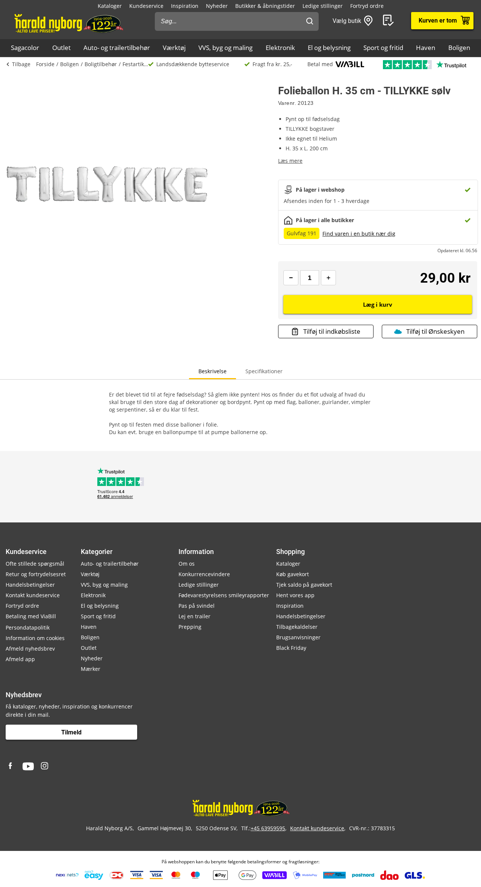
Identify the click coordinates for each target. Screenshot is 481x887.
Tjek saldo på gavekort (304, 584)
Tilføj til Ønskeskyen (435, 331)
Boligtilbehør (101, 64)
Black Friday (291, 647)
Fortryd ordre (367, 5)
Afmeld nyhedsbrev (30, 648)
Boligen (459, 47)
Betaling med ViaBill (31, 616)
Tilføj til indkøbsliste (331, 331)
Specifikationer (264, 371)
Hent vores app (295, 595)
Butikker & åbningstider (265, 5)
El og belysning (329, 47)
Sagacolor (25, 47)
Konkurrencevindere (204, 574)
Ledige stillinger (323, 5)
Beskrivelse (212, 371)
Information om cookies (35, 638)
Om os (186, 563)
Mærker (90, 668)
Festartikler (135, 64)
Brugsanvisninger (298, 637)
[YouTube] (28, 766)
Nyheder (217, 5)
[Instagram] (45, 766)
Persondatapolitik (28, 627)
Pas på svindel (196, 605)
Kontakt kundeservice (33, 595)
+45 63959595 (268, 828)
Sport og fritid (383, 47)
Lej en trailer (194, 616)
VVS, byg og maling (225, 47)
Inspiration (184, 5)
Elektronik (280, 47)
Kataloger (110, 5)
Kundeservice (146, 5)
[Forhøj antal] (328, 277)
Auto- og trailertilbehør (116, 47)
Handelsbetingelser (30, 584)
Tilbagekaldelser (297, 626)
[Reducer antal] (290, 277)
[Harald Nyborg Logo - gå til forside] (68, 23)
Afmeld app (20, 659)
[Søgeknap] (310, 21)
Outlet (61, 47)
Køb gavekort (292, 574)
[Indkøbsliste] (390, 20)
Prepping (189, 626)
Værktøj (174, 47)
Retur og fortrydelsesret (36, 574)
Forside (45, 64)
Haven (425, 47)
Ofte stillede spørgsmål (35, 563)
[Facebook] (11, 766)
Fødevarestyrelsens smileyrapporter (223, 595)
